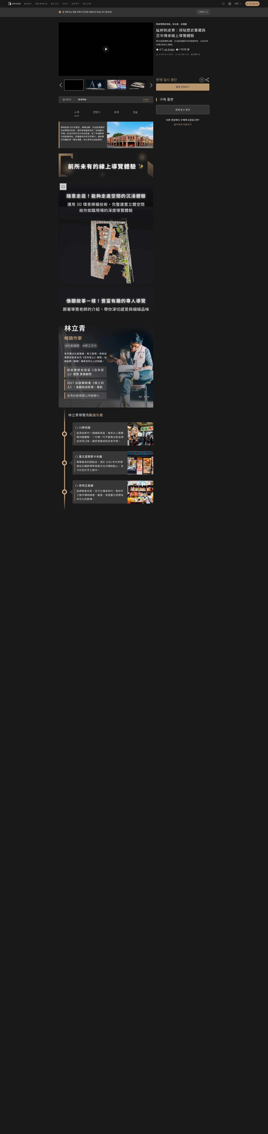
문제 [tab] (116, 112)
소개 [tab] (76, 112)
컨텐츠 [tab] (96, 112)
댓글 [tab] (135, 112)
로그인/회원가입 (252, 4)
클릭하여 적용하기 (183, 124)
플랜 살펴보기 (183, 87)
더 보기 (146, 99)
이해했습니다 (203, 12)
